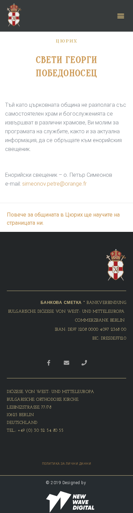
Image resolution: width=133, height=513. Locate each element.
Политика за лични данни (66, 463)
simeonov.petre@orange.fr (54, 184)
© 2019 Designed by (66, 482)
